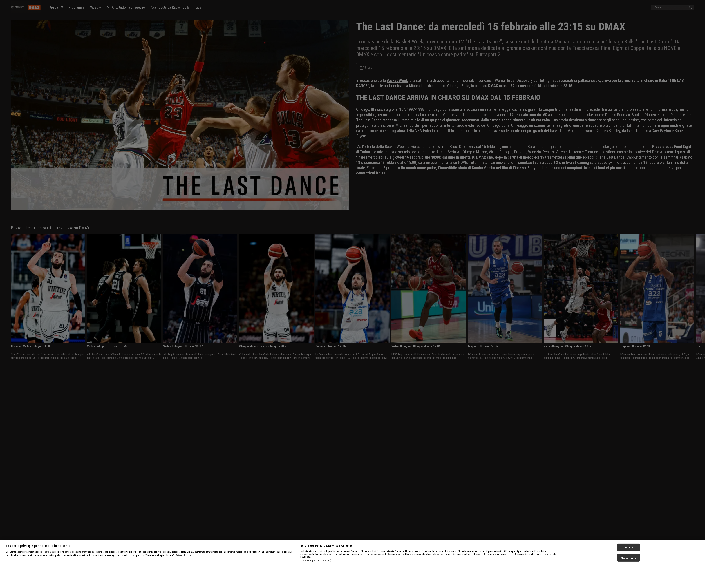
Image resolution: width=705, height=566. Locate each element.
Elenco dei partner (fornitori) (315, 560)
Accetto (628, 547)
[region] (352, 553)
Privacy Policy (183, 555)
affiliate (49, 551)
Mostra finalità (628, 558)
